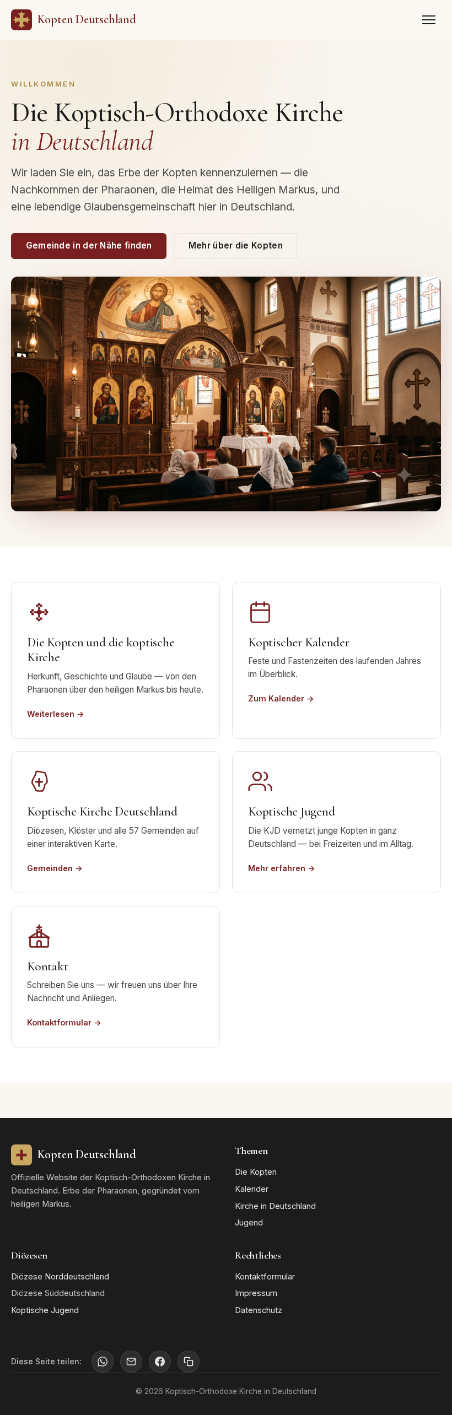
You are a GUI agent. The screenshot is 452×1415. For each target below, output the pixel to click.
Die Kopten (256, 1172)
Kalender (251, 1189)
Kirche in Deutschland (275, 1206)
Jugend (249, 1223)
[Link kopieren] (188, 1362)
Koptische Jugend (45, 1310)
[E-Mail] (131, 1362)
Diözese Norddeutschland (60, 1277)
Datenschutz (258, 1310)
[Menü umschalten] (429, 20)
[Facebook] (160, 1362)
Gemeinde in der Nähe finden (89, 245)
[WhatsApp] (103, 1362)
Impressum (256, 1293)
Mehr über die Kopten (236, 245)
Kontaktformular (265, 1277)
